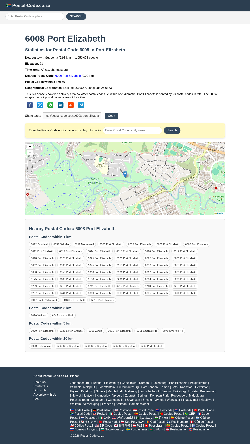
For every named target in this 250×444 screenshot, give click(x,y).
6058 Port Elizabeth (42, 272)
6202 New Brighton (124, 345)
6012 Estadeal (39, 244)
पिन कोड (164, 417)
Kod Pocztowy (134, 421)
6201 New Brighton (96, 345)
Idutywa (89, 395)
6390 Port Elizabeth (185, 293)
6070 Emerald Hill (173, 330)
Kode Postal (82, 410)
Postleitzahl (104, 410)
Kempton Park (159, 395)
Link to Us (39, 390)
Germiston (201, 387)
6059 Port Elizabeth (70, 272)
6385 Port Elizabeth (156, 293)
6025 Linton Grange (71, 330)
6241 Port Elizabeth (70, 293)
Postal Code (146, 410)
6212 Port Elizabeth (127, 286)
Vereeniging (91, 404)
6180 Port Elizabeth (70, 279)
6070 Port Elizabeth (42, 330)
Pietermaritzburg (128, 387)
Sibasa (100, 391)
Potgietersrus (198, 382)
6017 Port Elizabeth (184, 251)
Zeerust (130, 395)
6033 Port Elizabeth (70, 265)
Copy (111, 115)
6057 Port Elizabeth (185, 265)
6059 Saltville (61, 244)
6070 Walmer (38, 315)
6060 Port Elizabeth (99, 272)
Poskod (102, 413)
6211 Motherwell (84, 244)
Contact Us (40, 386)
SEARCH (76, 16)
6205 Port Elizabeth (185, 279)
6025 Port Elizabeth (99, 258)
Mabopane (98, 399)
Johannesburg (79, 382)
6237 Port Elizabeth (42, 293)
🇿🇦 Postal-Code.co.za (27, 5)
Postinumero (179, 421)
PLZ (139, 425)
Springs (142, 395)
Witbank (75, 387)
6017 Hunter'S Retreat (44, 300)
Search (172, 130)
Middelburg (196, 395)
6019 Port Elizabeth (102, 300)
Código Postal (123, 413)
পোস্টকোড (159, 429)
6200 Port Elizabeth (152, 345)
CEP (192, 413)
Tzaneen (107, 404)
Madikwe (206, 399)
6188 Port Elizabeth (99, 279)
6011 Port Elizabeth (42, 251)
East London (149, 387)
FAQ (36, 398)
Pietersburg (111, 382)
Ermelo (147, 399)
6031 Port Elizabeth (185, 258)
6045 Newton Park (63, 315)
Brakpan (121, 404)
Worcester (173, 399)
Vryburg (117, 395)
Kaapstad (186, 387)
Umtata (193, 391)
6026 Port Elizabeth (128, 258)
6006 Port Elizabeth (196, 244)
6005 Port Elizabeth (168, 244)
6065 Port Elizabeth (185, 272)
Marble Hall (115, 391)
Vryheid (159, 399)
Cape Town (129, 382)
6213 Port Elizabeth (156, 286)
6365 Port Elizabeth (128, 293)
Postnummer (139, 429)
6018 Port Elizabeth (42, 258)
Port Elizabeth (178, 382)
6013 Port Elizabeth (74, 300)
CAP (107, 417)
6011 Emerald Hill (147, 330)
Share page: (33, 115)
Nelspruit (89, 387)
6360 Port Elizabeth (99, 293)
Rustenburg (159, 382)
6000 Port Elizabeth (68, 75)
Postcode (125, 410)
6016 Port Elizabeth (156, 251)
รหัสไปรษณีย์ (125, 417)
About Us (39, 382)
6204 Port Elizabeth (156, 279)
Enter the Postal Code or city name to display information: (66, 130)
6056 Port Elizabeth (156, 265)
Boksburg (179, 391)
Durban (144, 382)
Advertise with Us (44, 394)
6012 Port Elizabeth (70, 251)
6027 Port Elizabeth (156, 258)
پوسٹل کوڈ (146, 417)
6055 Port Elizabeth (128, 265)
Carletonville (116, 399)
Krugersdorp (208, 391)
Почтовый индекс (86, 429)
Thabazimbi (190, 399)
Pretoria (96, 382)
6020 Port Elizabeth (70, 258)
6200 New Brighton (68, 345)
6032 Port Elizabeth (42, 265)
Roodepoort (178, 395)
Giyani (74, 391)
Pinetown (87, 391)
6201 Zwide (95, 330)
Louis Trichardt (149, 391)
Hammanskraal (139, 404)
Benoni (166, 391)
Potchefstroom (79, 399)
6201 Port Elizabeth (128, 279)
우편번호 (91, 421)
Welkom (75, 404)
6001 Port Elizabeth (119, 330)
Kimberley (103, 395)
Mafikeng (131, 391)
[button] (125, 174)
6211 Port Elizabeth (99, 286)
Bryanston (133, 399)
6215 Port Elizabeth (184, 286)
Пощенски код (114, 429)
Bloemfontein (106, 387)
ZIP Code (106, 425)
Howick (76, 395)
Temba (164, 387)
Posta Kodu (110, 421)
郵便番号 (124, 425)
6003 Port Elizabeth (139, 244)
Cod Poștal (157, 421)
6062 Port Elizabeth (156, 272)
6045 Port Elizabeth (99, 265)
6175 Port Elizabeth (42, 279)
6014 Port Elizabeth (99, 251)
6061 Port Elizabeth (128, 272)
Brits (175, 387)
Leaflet (220, 213)
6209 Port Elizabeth (42, 286)
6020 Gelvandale (41, 345)
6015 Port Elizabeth (127, 251)
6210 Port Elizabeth (70, 286)
